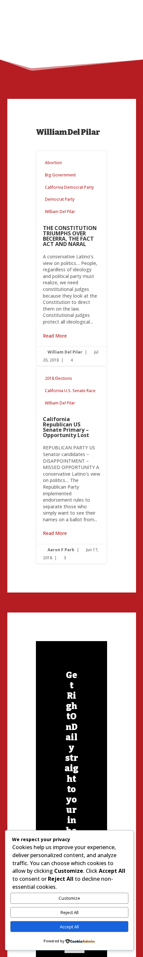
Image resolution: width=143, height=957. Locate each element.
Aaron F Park (61, 550)
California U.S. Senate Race (70, 390)
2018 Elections (58, 378)
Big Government (60, 175)
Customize (69, 898)
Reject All (69, 912)
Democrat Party (59, 199)
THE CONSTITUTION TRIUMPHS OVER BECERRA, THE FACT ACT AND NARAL (71, 258)
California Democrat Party (69, 187)
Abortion (53, 162)
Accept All (69, 927)
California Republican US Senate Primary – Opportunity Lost (71, 465)
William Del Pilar (60, 211)
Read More (55, 336)
